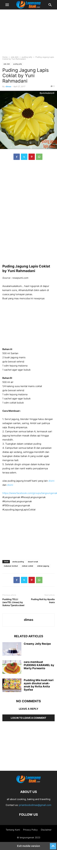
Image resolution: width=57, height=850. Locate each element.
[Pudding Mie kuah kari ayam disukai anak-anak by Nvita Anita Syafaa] (11, 686)
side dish (15, 57)
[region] (28, 34)
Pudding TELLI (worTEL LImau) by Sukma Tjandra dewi (13, 602)
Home (5, 57)
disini (51, 480)
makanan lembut (11, 566)
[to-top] (53, 845)
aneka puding (18, 562)
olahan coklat (27, 566)
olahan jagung (43, 566)
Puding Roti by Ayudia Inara (43, 601)
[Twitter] (24, 157)
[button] (7, 4)
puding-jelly (27, 57)
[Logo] (28, 782)
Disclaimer (46, 829)
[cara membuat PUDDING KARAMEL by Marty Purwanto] (11, 667)
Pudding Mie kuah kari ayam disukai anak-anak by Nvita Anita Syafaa (39, 685)
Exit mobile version (28, 845)
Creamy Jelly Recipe (37, 643)
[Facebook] (16, 157)
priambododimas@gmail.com (35, 805)
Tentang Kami (13, 829)
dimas (8, 86)
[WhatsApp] (39, 157)
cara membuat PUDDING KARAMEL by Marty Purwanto (39, 665)
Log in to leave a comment (28, 717)
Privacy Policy (30, 829)
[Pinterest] (31, 157)
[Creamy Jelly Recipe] (11, 649)
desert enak (33, 562)
